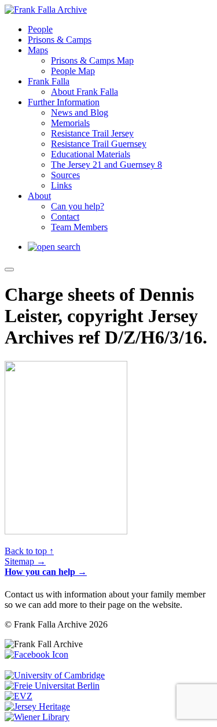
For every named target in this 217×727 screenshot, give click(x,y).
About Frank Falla (84, 92)
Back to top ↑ (29, 551)
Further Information (64, 102)
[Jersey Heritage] (37, 706)
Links (61, 185)
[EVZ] (18, 696)
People (40, 29)
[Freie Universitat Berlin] (52, 686)
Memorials (70, 123)
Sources (65, 175)
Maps (38, 50)
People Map (73, 71)
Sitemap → (25, 561)
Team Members (79, 227)
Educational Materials (90, 154)
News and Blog (79, 112)
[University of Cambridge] (55, 675)
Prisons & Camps (59, 40)
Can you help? (77, 206)
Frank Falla (48, 81)
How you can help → (46, 572)
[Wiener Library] (37, 717)
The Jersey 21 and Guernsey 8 (106, 164)
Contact (65, 217)
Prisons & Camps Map (92, 60)
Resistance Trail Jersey (92, 133)
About (39, 196)
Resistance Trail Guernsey (98, 144)
